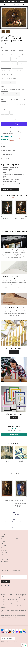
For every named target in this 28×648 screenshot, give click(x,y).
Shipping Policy (4, 559)
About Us (3, 541)
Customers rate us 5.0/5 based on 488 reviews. (17, 139)
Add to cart (14, 119)
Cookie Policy (4, 552)
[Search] (4, 4)
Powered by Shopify (13, 641)
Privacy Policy (4, 548)
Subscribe (5, 581)
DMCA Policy (4, 550)
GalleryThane (6, 641)
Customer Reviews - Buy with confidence (10, 539)
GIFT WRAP (14, 352)
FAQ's (2, 543)
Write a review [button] (14, 434)
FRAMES (14, 417)
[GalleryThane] (14, 4)
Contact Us (3, 545)
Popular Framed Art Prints (14, 474)
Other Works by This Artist (14, 195)
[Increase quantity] (11, 113)
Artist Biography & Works (10, 189)
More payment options (14, 127)
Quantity (3, 110)
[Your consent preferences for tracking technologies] (25, 645)
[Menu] (1, 4)
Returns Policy (4, 555)
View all (14, 197)
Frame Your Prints (5, 557)
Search (2, 536)
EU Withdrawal (4, 561)
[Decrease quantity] (3, 113)
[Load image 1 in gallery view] (14, 17)
